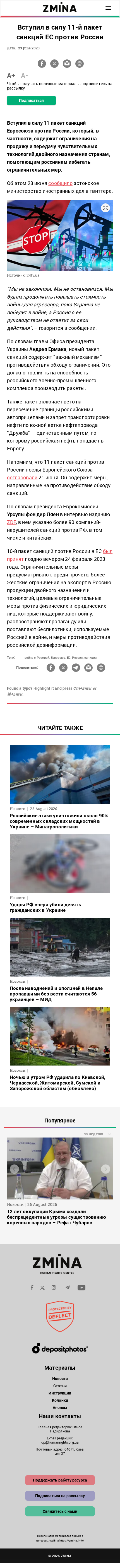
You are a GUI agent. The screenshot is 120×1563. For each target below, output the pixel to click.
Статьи (60, 1385)
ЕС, (69, 657)
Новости (60, 1378)
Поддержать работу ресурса (60, 1480)
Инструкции (60, 1393)
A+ (11, 75)
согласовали (22, 477)
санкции (90, 657)
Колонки (60, 1400)
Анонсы (60, 1407)
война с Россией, (37, 657)
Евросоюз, (58, 657)
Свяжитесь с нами (60, 1511)
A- (24, 75)
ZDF (11, 522)
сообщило (60, 183)
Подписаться (31, 100)
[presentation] (14, 1169)
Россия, (77, 657)
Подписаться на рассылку (60, 1495)
